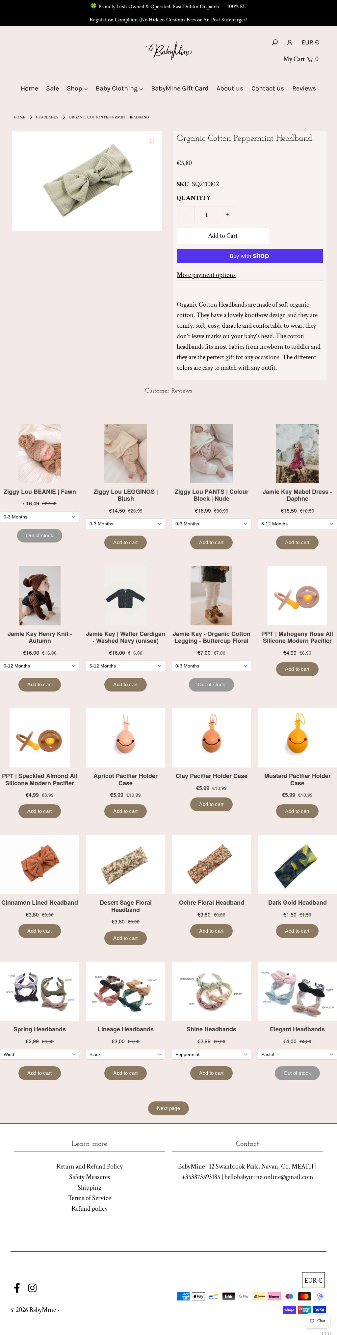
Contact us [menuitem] (267, 88)
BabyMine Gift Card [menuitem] (180, 88)
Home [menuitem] (29, 88)
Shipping (89, 1187)
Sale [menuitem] (52, 88)
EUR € (310, 42)
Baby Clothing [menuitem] (117, 88)
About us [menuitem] (230, 88)
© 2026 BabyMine (33, 1310)
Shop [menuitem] (74, 88)
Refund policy (89, 1208)
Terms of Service (89, 1198)
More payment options (206, 275)
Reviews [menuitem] (304, 88)
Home (19, 117)
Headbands (47, 117)
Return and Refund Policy (89, 1166)
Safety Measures (89, 1177)
